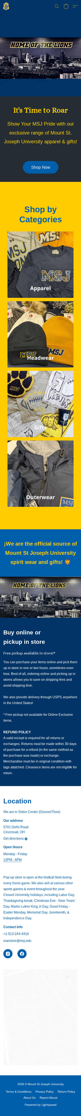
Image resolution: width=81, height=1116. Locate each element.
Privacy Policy (45, 1091)
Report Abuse (49, 1097)
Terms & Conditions (18, 1091)
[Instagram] (7, 953)
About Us (29, 1097)
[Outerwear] (40, 473)
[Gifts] (40, 404)
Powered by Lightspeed (40, 1105)
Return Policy (66, 1091)
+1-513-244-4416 (16, 934)
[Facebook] (22, 953)
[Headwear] (40, 334)
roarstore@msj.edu (17, 940)
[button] (6, 6)
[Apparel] (40, 265)
